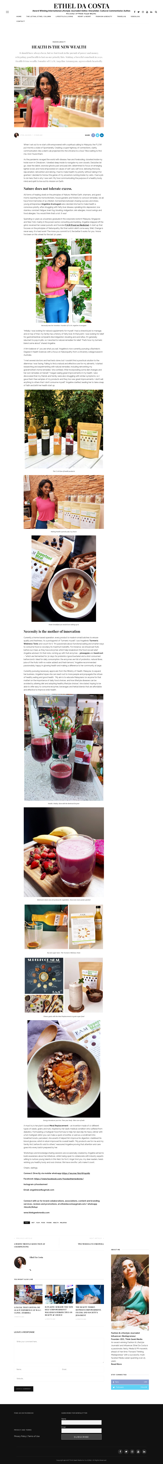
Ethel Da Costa (81, 5)
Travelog (121, 16)
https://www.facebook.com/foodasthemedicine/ (59, 1179)
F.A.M (38, 1222)
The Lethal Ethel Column (38, 16)
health (55, 1222)
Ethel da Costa (25, 135)
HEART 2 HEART (84, 16)
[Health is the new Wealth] (59, 97)
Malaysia (63, 1222)
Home (18, 16)
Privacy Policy (20, 1436)
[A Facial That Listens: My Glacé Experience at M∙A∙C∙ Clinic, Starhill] (28, 1294)
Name (63, 1419)
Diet (33, 1222)
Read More (116, 1364)
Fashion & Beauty (104, 16)
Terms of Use (33, 1436)
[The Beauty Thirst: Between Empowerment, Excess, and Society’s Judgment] (90, 1294)
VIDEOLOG (135, 16)
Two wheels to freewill (91, 1244)
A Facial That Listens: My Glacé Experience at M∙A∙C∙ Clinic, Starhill (27, 1310)
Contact (20, 21)
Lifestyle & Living (64, 16)
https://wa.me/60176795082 (76, 1173)
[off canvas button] (7, 12)
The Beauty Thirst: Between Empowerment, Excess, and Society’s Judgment (88, 1311)
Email (63, 1427)
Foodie (49, 1222)
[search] (156, 11)
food (43, 1222)
